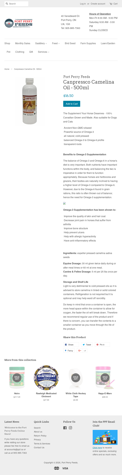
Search (37, 427)
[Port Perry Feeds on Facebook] (65, 428)
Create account (98, 3)
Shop (7, 43)
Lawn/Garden (108, 43)
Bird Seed (70, 43)
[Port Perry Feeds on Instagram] (70, 428)
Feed (55, 43)
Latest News (11, 421)
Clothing (19, 51)
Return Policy (40, 435)
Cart (116, 3)
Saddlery (40, 43)
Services (43, 51)
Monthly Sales (22, 43)
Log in (83, 3)
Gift (31, 51)
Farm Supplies (88, 43)
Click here (97, 447)
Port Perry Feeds (70, 462)
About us (38, 431)
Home (6, 69)
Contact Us (39, 447)
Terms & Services (42, 443)
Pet (8, 51)
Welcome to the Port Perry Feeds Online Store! (15, 430)
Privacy (37, 439)
